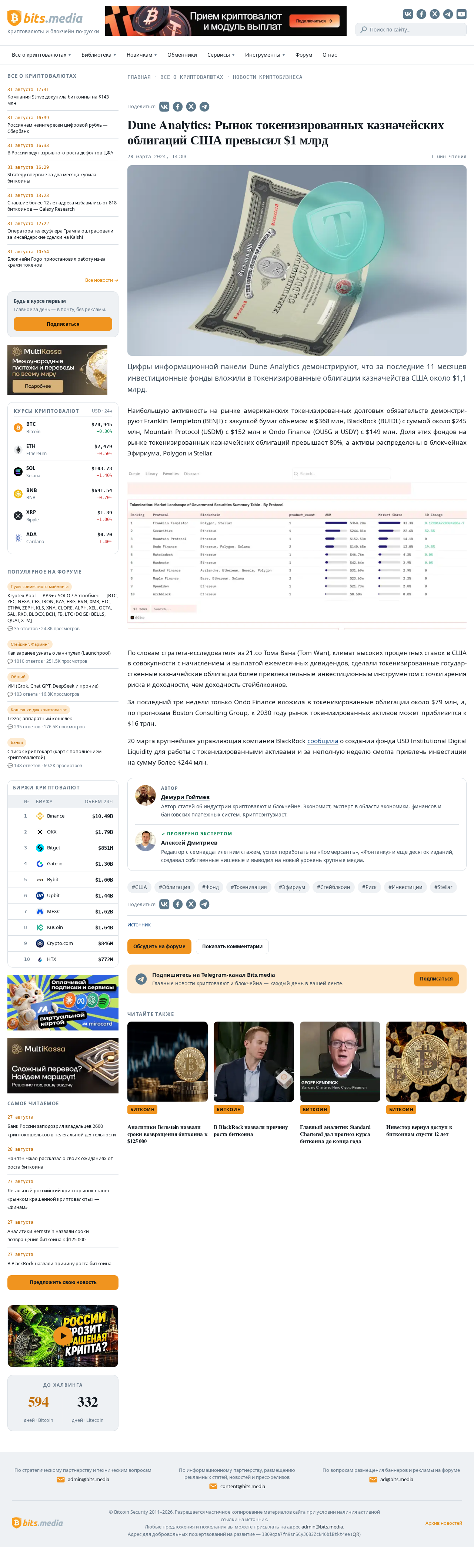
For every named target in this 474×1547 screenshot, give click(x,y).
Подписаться (63, 324)
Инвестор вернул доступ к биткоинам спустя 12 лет (419, 1130)
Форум (304, 54)
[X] (435, 14)
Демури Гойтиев (185, 797)
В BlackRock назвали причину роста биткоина (251, 1130)
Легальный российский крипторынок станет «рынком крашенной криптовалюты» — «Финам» (58, 1198)
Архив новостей (443, 1523)
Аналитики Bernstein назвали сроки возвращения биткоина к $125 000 (167, 1134)
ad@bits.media (396, 1479)
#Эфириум (292, 887)
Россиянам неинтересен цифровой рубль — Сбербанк (57, 128)
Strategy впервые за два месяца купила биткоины (51, 178)
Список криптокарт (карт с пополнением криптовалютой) (54, 755)
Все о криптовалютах (41, 54)
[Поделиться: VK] (164, 106)
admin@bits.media (88, 1479)
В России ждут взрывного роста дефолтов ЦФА (60, 153)
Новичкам (142, 54)
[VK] (408, 14)
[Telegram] (448, 14)
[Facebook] (421, 14)
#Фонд (210, 887)
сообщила (322, 740)
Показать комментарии (232, 946)
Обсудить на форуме (159, 946)
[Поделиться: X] (191, 106)
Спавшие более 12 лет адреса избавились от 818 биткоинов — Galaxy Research (62, 206)
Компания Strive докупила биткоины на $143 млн (58, 100)
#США (139, 887)
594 (38, 1401)
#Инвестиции (405, 887)
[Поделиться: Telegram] (204, 106)
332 (87, 1401)
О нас (330, 54)
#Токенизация (249, 887)
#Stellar (443, 887)
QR (356, 1534)
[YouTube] (461, 14)
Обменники (182, 54)
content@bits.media (242, 1486)
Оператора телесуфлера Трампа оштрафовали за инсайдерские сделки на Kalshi (60, 234)
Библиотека (98, 54)
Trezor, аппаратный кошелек (39, 719)
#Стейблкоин (333, 887)
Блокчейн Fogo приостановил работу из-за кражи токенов (56, 262)
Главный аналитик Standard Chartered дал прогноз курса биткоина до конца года (335, 1134)
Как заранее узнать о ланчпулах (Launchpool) (59, 653)
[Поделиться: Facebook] (178, 106)
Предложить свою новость (63, 1282)
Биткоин (142, 1109)
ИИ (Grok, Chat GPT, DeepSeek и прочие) (53, 686)
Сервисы (221, 54)
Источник (139, 924)
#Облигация (174, 887)
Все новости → (101, 280)
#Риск (369, 887)
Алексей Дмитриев (189, 842)
